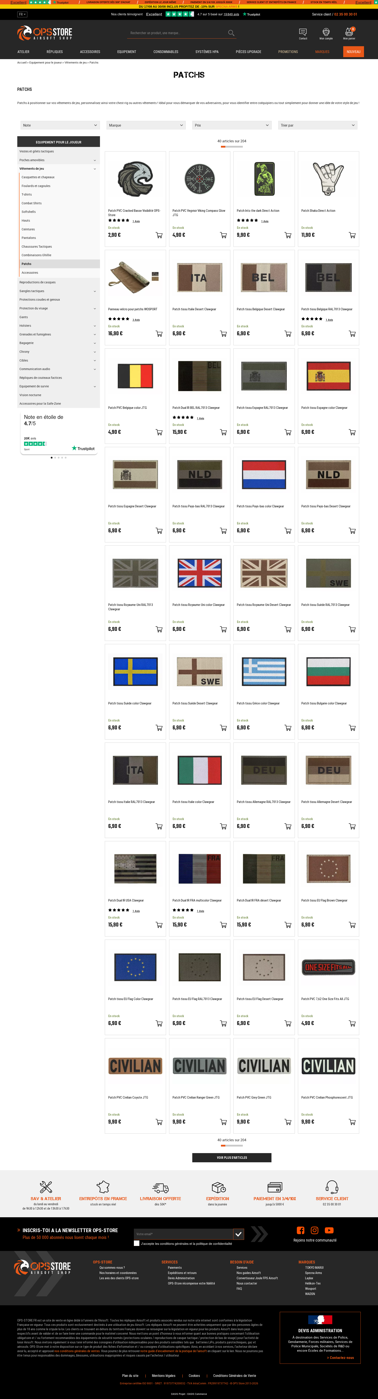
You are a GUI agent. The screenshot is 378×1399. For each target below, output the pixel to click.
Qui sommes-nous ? (112, 1268)
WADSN (310, 1294)
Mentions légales (163, 1376)
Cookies (194, 1376)
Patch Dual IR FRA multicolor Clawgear (197, 900)
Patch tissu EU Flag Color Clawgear (130, 999)
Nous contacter (247, 1283)
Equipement (126, 52)
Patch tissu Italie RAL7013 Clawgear (131, 802)
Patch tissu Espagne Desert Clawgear (132, 506)
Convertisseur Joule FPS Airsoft (257, 1278)
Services (242, 1268)
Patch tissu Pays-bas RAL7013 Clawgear (199, 506)
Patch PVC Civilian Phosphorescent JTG (327, 1097)
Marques (322, 52)
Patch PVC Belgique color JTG (127, 408)
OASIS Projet (178, 1393)
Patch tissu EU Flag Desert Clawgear (260, 999)
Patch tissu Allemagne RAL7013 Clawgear (263, 802)
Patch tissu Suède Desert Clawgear (195, 703)
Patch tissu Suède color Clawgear (129, 703)
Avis (136, 221)
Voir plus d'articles (232, 1157)
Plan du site (130, 1376)
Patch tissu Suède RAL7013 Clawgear (325, 605)
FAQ (239, 1289)
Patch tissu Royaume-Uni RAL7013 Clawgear (130, 607)
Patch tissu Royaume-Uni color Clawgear (199, 605)
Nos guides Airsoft (249, 1273)
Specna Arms (313, 1273)
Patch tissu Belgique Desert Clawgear (261, 309)
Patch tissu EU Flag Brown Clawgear (324, 900)
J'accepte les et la (186, 1243)
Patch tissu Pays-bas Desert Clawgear (325, 506)
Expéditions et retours (182, 1273)
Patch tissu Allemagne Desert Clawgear (326, 802)
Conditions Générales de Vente (234, 1376)
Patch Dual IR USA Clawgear (126, 900)
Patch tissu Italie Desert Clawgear (194, 309)
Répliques (55, 52)
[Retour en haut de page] (372, 835)
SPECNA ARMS (226, 6)
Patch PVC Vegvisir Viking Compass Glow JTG (199, 213)
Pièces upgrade (248, 52)
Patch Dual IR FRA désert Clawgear (259, 900)
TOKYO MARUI (314, 1268)
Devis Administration (181, 1278)
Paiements (175, 1268)
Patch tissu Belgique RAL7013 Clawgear (326, 309)
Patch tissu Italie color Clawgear (193, 802)
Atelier (23, 52)
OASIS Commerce (197, 1393)
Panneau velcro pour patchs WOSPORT (133, 309)
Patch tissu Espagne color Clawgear (324, 408)
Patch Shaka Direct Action (318, 211)
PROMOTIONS (288, 52)
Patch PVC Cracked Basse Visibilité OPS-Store (134, 213)
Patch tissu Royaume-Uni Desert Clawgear (264, 605)
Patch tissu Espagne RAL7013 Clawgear (262, 408)
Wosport (310, 1289)
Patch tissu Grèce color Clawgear (258, 703)
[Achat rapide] (159, 235)
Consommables (166, 52)
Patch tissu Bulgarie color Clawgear (324, 703)
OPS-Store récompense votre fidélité (191, 1283)
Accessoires (90, 52)
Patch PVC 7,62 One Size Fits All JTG (325, 999)
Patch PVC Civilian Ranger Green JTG (196, 1097)
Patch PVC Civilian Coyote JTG (128, 1097)
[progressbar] (232, 147)
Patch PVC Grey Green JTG (254, 1097)
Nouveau (353, 52)
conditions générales (174, 1243)
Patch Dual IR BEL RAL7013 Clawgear (196, 408)
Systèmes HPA (207, 52)
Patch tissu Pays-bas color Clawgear (260, 506)
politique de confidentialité (214, 1243)
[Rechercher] (231, 33)
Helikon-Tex (313, 1283)
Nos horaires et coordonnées (118, 1273)
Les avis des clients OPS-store (119, 1278)
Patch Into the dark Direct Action (258, 211)
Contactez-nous (341, 1358)
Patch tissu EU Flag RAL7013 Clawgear (197, 999)
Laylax (309, 1278)
